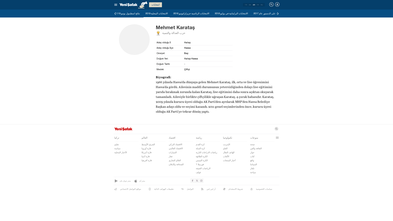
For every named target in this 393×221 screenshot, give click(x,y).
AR (254, 5)
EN (250, 5)
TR (246, 5)
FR (258, 5)
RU (262, 5)
